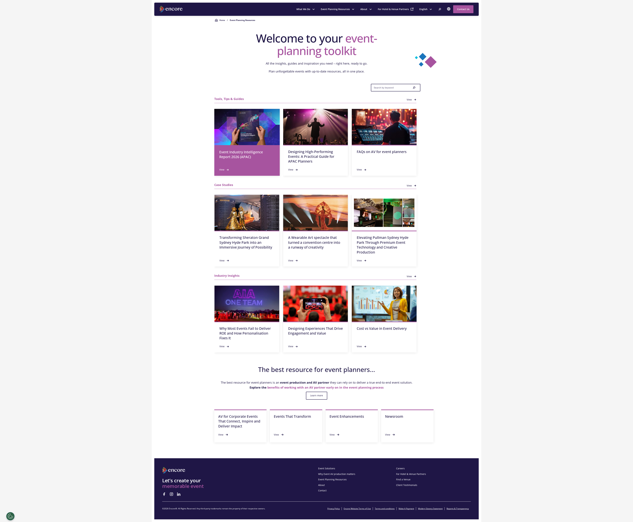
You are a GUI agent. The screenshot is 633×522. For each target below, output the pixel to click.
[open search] (439, 9)
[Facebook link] (164, 494)
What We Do (303, 9)
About (363, 9)
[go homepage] (171, 9)
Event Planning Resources (335, 9)
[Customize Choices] (10, 516)
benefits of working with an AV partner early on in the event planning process (325, 387)
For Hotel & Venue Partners (393, 9)
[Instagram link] (171, 494)
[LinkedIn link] (179, 494)
